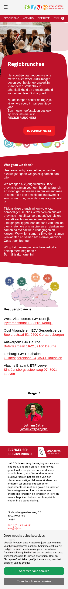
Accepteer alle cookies (34, 571)
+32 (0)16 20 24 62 (19, 524)
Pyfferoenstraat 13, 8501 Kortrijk (28, 323)
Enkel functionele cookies (34, 581)
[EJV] (44, 7)
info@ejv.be (15, 528)
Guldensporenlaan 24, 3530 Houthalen (33, 358)
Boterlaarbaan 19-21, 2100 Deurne (30, 346)
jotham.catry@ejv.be (34, 429)
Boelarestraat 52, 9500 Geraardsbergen (34, 334)
